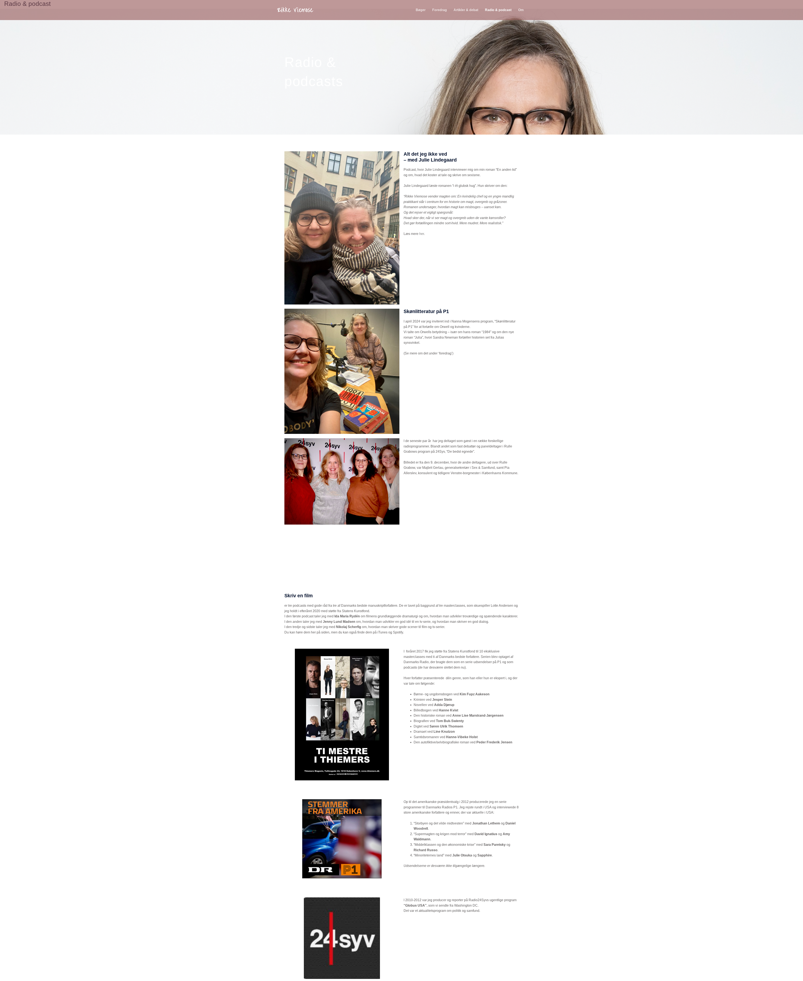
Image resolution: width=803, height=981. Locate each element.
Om (521, 10)
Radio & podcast (498, 10)
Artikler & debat (466, 10)
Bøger (421, 10)
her (421, 234)
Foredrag (439, 10)
